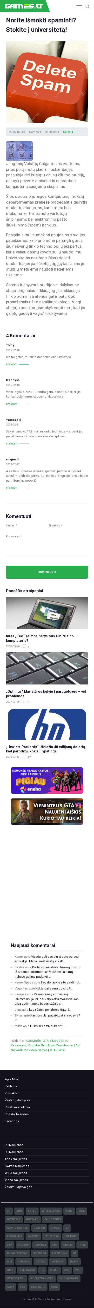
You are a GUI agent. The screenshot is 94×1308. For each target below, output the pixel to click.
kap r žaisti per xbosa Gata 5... (50, 1009)
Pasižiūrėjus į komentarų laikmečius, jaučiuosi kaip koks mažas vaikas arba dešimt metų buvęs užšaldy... (47, 998)
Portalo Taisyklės (17, 1114)
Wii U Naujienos (16, 1173)
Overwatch (27, 1270)
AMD (19, 1211)
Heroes (68, 1244)
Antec (32, 1211)
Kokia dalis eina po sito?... (54, 988)
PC (42, 1270)
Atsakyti (12, 364)
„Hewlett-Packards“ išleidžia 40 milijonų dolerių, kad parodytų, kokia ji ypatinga (46, 749)
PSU (66, 1270)
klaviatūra (59, 1253)
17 (29, 757)
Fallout (33, 1236)
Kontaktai (11, 1093)
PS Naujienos (14, 1152)
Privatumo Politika (17, 1107)
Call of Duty (52, 1219)
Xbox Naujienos (16, 1159)
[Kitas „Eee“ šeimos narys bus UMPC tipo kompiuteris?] (47, 613)
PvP (78, 1270)
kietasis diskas (17, 1253)
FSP (9, 1244)
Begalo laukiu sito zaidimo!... (61, 982)
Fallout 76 (52, 1236)
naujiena (24, 1261)
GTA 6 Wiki (57, 1050)
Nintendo (58, 1261)
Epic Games (14, 1236)
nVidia (74, 1261)
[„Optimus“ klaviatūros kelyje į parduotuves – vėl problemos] (47, 668)
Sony (10, 1287)
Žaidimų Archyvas (17, 1100)
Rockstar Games (42, 1278)
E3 (67, 1228)
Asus (69, 1211)
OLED (10, 1270)
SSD (22, 1287)
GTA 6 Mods (51, 1040)
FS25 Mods (33, 1040)
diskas (55, 1228)
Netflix (41, 1261)
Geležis (68, 132)
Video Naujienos (16, 1180)
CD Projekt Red (17, 1228)
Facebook (12, 1121)
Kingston (40, 1253)
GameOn (23, 1244)
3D (8, 1211)
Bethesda (13, 1219)
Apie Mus (11, 1079)
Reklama (11, 1086)
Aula (82, 1211)
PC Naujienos (14, 1145)
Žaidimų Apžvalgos (18, 1187)
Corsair (39, 1228)
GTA (54, 1244)
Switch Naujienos (17, 1166)
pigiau (54, 1270)
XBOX (54, 1287)
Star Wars (38, 1287)
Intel (82, 1244)
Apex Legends (51, 1211)
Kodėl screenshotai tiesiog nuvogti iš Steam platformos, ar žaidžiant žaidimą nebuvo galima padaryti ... (48, 971)
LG (74, 1253)
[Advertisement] (47, 891)
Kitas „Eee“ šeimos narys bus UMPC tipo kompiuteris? (40, 638)
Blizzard (32, 1219)
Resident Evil (16, 1278)
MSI (9, 1261)
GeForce (40, 1244)
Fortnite (71, 1236)
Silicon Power (68, 1278)
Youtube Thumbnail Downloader (50, 1045)
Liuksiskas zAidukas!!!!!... (48, 1026)
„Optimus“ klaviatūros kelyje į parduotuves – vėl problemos (46, 694)
